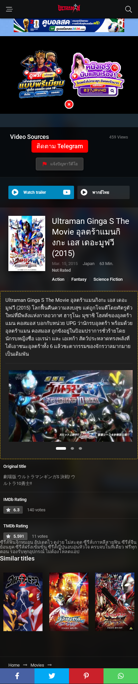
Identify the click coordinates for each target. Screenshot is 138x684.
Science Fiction (108, 279)
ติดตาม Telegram (60, 146)
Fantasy (78, 279)
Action (58, 279)
